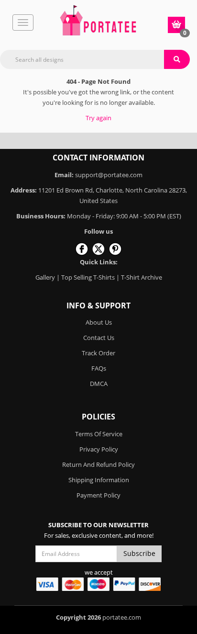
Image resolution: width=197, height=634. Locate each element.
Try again (98, 117)
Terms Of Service (98, 434)
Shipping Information (98, 480)
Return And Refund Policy (98, 464)
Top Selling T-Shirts (88, 277)
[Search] (177, 59)
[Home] (98, 20)
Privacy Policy (98, 449)
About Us (99, 322)
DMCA (99, 383)
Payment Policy (98, 495)
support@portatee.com (108, 174)
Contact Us (98, 337)
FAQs (98, 368)
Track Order (98, 353)
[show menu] (22, 22)
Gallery (45, 277)
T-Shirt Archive (141, 277)
